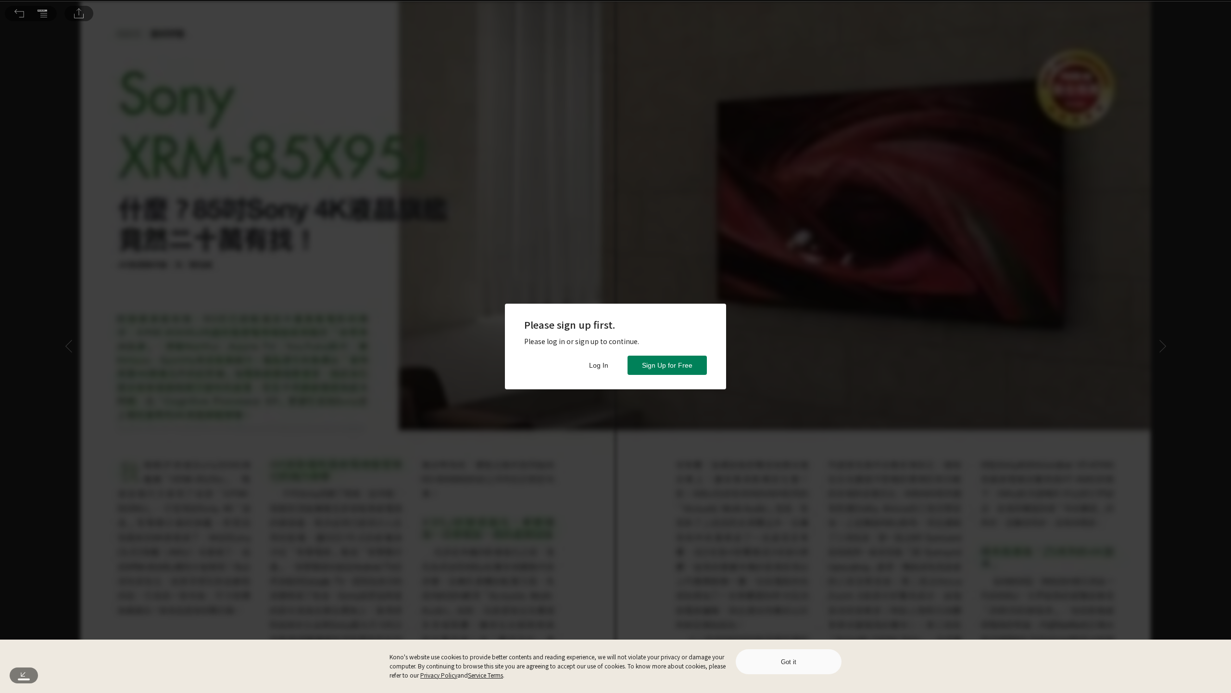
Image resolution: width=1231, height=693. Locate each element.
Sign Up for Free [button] (667, 365)
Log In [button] (598, 365)
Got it (788, 662)
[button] (19, 13)
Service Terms (485, 675)
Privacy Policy (438, 675)
